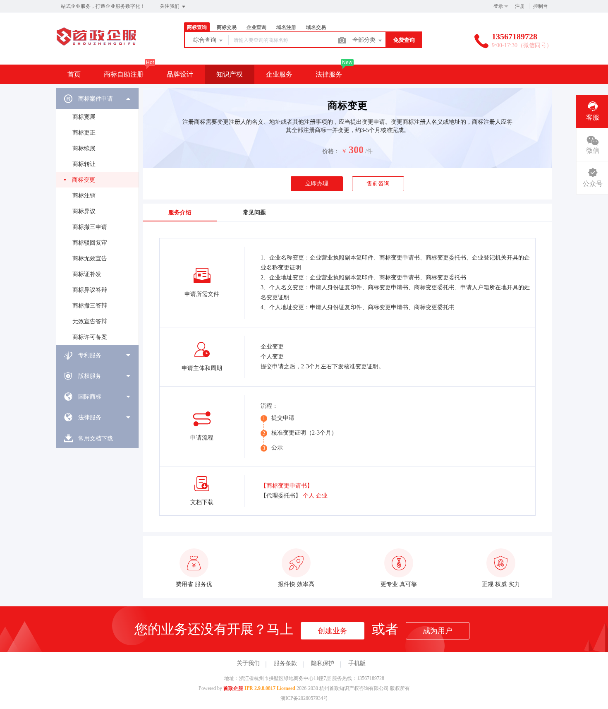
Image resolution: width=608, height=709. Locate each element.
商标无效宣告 (89, 258)
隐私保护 (322, 663)
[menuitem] (97, 216)
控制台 (540, 6)
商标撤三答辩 (89, 306)
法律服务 (329, 74)
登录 (498, 6)
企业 (322, 496)
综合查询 (205, 40)
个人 (308, 496)
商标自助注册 (124, 74)
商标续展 (84, 148)
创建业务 (332, 631)
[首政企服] (96, 47)
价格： (331, 151)
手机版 (357, 663)
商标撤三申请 (89, 227)
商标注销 (84, 195)
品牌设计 (180, 74)
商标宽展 (84, 117)
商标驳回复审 (89, 243)
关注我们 (170, 6)
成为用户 (437, 631)
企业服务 (279, 74)
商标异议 (84, 211)
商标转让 (84, 164)
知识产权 (229, 74)
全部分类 (364, 40)
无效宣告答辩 (89, 321)
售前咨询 (378, 183)
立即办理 (316, 183)
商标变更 (83, 180)
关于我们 (248, 663)
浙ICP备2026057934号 (304, 698)
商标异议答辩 (89, 290)
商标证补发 (86, 274)
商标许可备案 (89, 337)
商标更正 (84, 133)
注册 (520, 6)
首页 (74, 74)
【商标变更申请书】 (287, 486)
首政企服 (233, 688)
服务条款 (285, 663)
